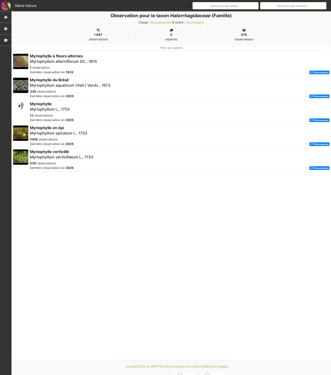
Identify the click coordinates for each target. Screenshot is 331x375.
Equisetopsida (161, 22)
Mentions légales (216, 366)
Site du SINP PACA (153, 366)
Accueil (132, 366)
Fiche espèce (321, 72)
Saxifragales (195, 22)
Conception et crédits (185, 366)
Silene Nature (25, 6)
